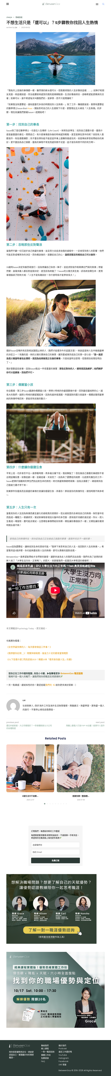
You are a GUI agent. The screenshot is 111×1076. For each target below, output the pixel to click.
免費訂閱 (55, 860)
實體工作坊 (46, 1055)
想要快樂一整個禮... (80, 796)
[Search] (103, 4)
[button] (10, 774)
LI (62, 1064)
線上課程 (45, 1048)
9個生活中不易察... (30, 796)
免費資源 (45, 1058)
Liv (16, 27)
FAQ (43, 1061)
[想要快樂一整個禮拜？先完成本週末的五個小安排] (81, 768)
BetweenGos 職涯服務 (72, 673)
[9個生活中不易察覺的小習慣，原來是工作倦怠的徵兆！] (30, 768)
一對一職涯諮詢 (47, 1051)
